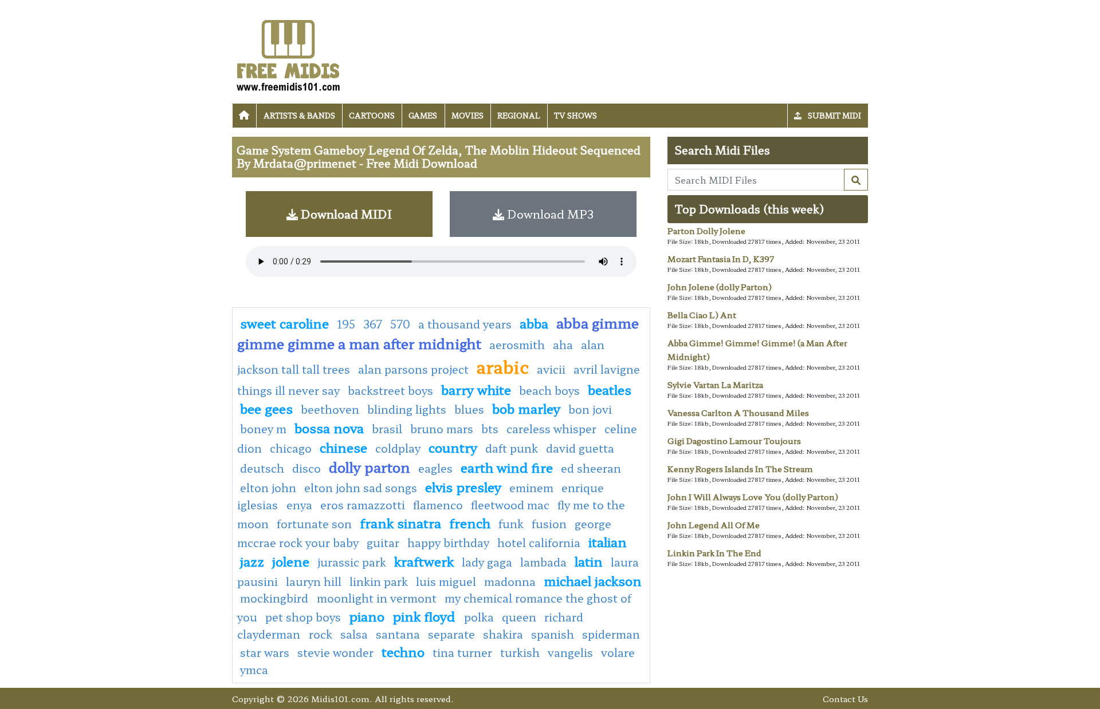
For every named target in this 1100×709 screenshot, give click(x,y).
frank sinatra (400, 522)
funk (511, 524)
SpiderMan (611, 634)
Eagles (435, 468)
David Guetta (580, 448)
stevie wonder (335, 652)
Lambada (543, 562)
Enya (299, 505)
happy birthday (448, 542)
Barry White (476, 389)
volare (618, 652)
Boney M (263, 429)
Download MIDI (345, 213)
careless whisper (551, 429)
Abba (534, 323)
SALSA (354, 634)
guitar (383, 542)
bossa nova (329, 427)
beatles (609, 389)
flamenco (438, 505)
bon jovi (590, 409)
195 (346, 324)
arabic (503, 366)
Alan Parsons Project (413, 369)
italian (607, 541)
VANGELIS (570, 652)
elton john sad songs (360, 488)
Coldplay (398, 448)
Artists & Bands (299, 115)
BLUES (469, 409)
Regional (518, 115)
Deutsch (262, 468)
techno (403, 651)
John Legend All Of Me (713, 524)
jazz (252, 561)
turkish (520, 652)
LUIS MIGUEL (446, 581)
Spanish (552, 634)
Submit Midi (833, 115)
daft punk (511, 448)
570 (400, 324)
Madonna (510, 581)
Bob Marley (526, 408)
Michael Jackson (593, 580)
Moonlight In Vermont (377, 598)
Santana (398, 634)
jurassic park (351, 562)
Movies (467, 115)
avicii (551, 369)
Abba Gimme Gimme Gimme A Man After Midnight (438, 332)
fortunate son (314, 524)
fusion (549, 524)
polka (479, 617)
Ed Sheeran (591, 468)
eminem (531, 488)
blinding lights (406, 409)
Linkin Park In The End (714, 553)
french (469, 522)
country (453, 447)
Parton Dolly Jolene (706, 230)
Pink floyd (425, 616)
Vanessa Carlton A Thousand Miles (738, 412)
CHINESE (343, 447)
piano (366, 616)
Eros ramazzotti (362, 505)
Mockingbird (275, 598)
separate (451, 634)
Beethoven (330, 409)
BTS (489, 429)
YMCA (254, 670)
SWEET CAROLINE (284, 323)
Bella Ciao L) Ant (701, 314)
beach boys (549, 390)
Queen (519, 617)
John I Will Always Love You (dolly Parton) (752, 496)
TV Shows (575, 115)
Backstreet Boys (390, 390)
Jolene (290, 561)
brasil (387, 429)
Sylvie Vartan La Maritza (715, 384)
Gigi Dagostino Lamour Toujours (734, 440)
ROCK (320, 634)
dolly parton (369, 467)
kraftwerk (424, 561)
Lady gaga (487, 562)
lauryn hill (313, 581)
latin (589, 561)
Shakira (503, 634)
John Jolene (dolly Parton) (719, 286)
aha (563, 344)
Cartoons (372, 115)
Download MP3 (549, 213)
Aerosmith (517, 344)
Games (422, 115)
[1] (856, 180)
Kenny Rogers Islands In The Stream (740, 468)
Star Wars (264, 652)
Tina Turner (462, 652)
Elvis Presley (463, 486)
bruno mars (441, 429)
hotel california (538, 542)
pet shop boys (303, 617)
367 (372, 324)
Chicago (291, 448)
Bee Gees (266, 408)
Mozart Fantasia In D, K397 (720, 258)
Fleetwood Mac (510, 505)
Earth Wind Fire (507, 467)
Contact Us (845, 698)
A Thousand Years (465, 324)
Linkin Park (378, 581)
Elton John (268, 488)
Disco (306, 468)
